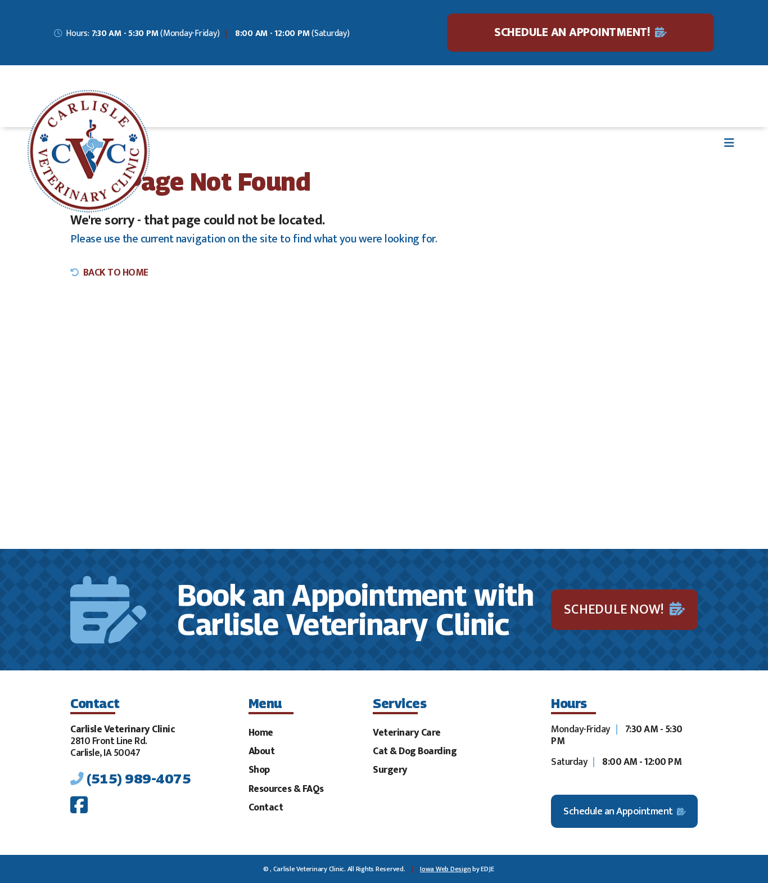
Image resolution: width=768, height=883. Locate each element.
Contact (266, 807)
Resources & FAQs (286, 789)
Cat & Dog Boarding (415, 751)
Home (261, 732)
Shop (259, 770)
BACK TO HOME (115, 272)
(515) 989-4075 (139, 778)
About (262, 751)
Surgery (390, 770)
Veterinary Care (407, 732)
